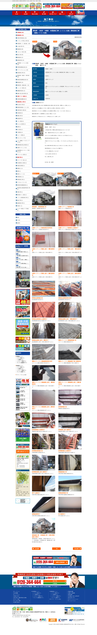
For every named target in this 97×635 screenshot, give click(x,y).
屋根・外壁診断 (72, 593)
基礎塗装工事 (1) (21, 203)
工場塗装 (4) (20, 132)
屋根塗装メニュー (54, 591)
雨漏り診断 (71, 591)
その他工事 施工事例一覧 (22, 391)
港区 (18, 217)
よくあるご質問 (17, 600)
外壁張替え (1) (20, 176)
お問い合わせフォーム (23, 451)
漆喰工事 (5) (20, 115)
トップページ (17, 591)
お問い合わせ (17, 602)
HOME (16, 14)
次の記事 (37, 548)
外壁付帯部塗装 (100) (22, 38)
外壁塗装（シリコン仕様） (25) (23, 63)
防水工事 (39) (20, 54)
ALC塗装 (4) (20, 129)
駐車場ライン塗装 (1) (22, 194)
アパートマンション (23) (22, 69)
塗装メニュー (62, 14)
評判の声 (71, 14)
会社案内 (26, 14)
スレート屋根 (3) (21, 135)
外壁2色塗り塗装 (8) (21, 110)
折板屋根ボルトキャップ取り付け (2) (23, 151)
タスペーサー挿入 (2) (22, 160)
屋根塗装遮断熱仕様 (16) (22, 79)
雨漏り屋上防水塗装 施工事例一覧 (23, 408)
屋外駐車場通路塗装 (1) (22, 185)
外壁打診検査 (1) (21, 165)
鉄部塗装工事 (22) (21, 72)
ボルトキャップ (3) (21, 137)
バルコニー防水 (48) (21, 51)
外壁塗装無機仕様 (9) (22, 99)
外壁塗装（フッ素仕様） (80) (23, 43)
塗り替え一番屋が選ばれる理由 (20, 597)
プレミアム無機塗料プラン (22, 362)
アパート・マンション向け (21, 374)
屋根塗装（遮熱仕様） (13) (23, 85)
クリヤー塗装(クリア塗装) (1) (23, 209)
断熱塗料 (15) (20, 82)
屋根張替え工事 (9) (21, 101)
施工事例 (44, 14)
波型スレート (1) (21, 174)
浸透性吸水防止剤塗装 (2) (23, 144)
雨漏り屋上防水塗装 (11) (22, 93)
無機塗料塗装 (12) (21, 90)
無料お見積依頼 (60, 562)
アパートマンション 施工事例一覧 (23, 387)
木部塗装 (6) (20, 112)
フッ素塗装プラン (20, 359)
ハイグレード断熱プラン (21, 361)
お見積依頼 (55, 583)
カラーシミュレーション (73, 599)
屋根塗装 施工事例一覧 (22, 404)
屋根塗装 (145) (20, 35)
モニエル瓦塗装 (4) (21, 124)
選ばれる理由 (35, 14)
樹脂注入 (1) (20, 168)
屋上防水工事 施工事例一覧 (22, 400)
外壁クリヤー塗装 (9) (22, 96)
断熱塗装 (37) (20, 57)
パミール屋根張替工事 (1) (23, 197)
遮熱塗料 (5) (20, 118)
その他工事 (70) (20, 46)
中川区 (18, 220)
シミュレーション (72, 600)
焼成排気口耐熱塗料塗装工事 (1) (23, 188)
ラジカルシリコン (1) (22, 182)
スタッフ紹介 (17, 599)
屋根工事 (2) (20, 157)
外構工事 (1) (20, 192)
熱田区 (18, 223)
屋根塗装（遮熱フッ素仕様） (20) (23, 76)
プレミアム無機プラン (21, 371)
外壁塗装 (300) (20, 32)
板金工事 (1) (20, 200)
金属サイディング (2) (22, 147)
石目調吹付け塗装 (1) (22, 162)
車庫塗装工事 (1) (21, 179)
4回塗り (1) (19, 205)
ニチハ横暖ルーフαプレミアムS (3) (23, 141)
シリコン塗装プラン (21, 358)
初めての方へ (17, 596)
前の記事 (77, 548)
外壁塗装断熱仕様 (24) (22, 67)
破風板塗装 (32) (20, 60)
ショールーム (17, 594)
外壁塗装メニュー (36, 591)
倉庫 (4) (19, 126)
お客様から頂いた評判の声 (74, 596)
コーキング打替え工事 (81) (23, 40)
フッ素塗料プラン (20, 368)
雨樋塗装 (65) (20, 49)
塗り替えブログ (53, 14)
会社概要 (16, 593)
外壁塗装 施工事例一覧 (22, 395)
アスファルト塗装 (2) (22, 154)
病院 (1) (19, 171)
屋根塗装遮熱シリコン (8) (23, 107)
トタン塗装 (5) (20, 121)
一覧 (56, 548)
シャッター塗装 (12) (21, 88)
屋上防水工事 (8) (21, 104)
